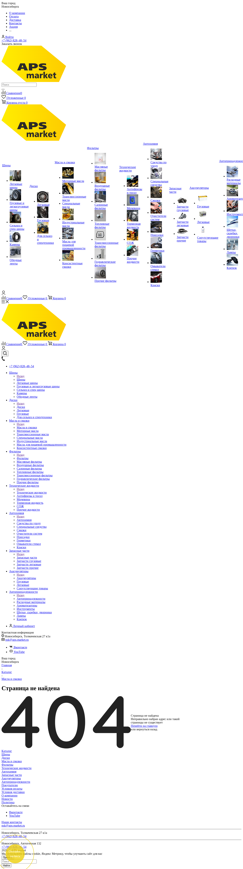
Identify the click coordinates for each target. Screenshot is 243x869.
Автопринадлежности (31, 598)
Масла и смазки (27, 427)
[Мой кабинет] (4, 293)
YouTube (19, 652)
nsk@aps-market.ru (17, 639)
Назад (20, 376)
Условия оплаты (12, 788)
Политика (8, 802)
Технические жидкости (32, 492)
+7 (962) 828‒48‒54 (14, 40)
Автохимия (24, 520)
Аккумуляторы (26, 578)
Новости (7, 799)
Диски (21, 407)
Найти (6, 865)
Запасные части (27, 557)
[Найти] (3, 89)
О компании (9, 795)
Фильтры (22, 458)
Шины (21, 379)
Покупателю (10, 785)
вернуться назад (146, 729)
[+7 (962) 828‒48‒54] (3, 359)
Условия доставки (13, 792)
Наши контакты (12, 822)
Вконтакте (20, 647)
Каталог (7, 751)
